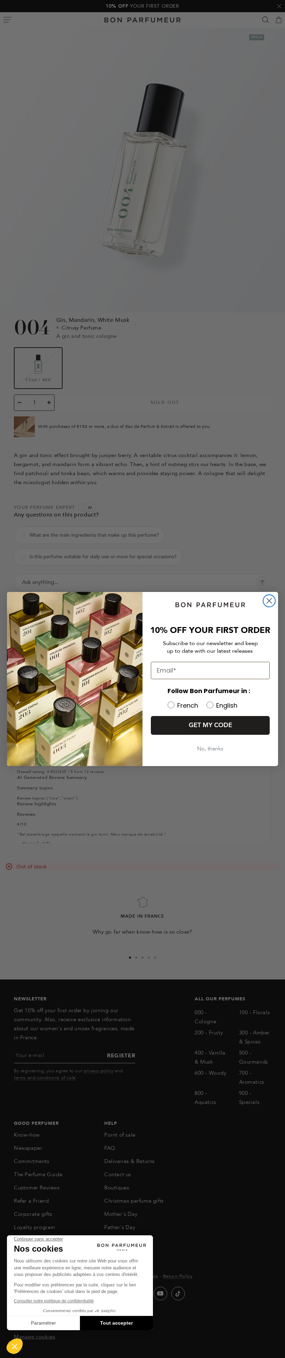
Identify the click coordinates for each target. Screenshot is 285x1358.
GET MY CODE (210, 725)
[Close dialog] (269, 601)
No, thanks (210, 749)
